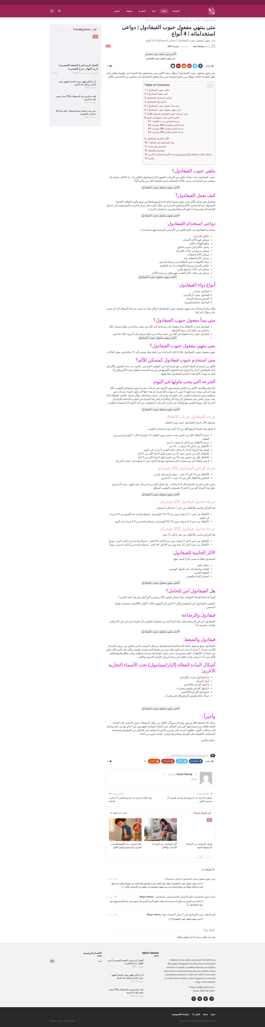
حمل (154, 11)
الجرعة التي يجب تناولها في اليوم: (163, 117)
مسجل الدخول (195, 937)
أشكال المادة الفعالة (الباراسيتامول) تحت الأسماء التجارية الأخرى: (180, 154)
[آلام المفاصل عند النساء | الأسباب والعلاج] (160, 829)
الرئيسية (176, 11)
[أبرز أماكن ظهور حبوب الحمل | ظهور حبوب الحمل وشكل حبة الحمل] (152, 979)
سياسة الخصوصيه (180, 1014)
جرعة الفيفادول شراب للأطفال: (166, 121)
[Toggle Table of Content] (208, 85)
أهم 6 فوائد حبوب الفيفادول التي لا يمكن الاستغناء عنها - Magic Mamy (181, 914)
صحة (164, 11)
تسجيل (129, 11)
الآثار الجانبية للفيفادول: (158, 138)
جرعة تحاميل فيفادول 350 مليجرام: (168, 132)
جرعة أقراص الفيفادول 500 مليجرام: (168, 125)
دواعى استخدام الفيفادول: (159, 97)
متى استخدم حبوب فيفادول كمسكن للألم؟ (167, 113)
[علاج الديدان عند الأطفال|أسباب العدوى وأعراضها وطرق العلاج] (125, 829)
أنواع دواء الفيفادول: (156, 101)
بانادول (205, 684)
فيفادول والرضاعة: (157, 146)
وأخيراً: (151, 158)
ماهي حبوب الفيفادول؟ (158, 90)
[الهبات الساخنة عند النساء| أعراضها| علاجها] (196, 829)
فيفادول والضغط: (156, 150)
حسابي (117, 11)
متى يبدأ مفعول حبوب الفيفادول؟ (163, 105)
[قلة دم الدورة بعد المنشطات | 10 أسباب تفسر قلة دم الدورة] (152, 993)
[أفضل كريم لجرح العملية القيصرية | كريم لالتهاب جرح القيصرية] (75, 48)
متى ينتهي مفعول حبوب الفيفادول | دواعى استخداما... (189, 879)
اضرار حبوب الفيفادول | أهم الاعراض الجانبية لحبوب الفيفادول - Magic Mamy (177, 896)
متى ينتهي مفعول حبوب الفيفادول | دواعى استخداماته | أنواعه (189, 755)
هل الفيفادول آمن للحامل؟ (161, 142)
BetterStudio (69, 1021)
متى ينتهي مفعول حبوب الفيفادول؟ (164, 109)
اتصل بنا (142, 11)
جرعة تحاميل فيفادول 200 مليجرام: (168, 128)
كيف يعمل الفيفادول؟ (157, 93)
